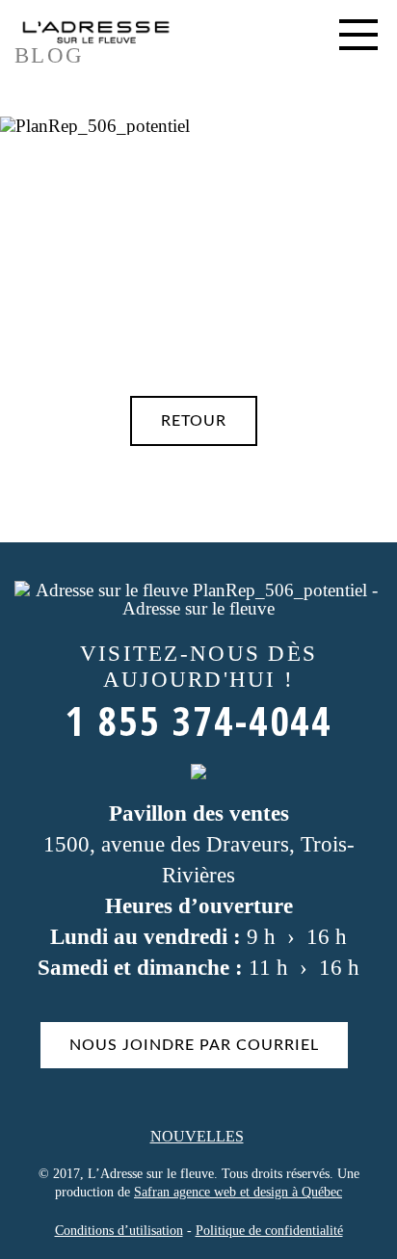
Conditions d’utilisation (119, 1230)
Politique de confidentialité (269, 1230)
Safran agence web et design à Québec (238, 1192)
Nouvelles (197, 1136)
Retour (193, 421)
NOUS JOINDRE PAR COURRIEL (194, 1045)
